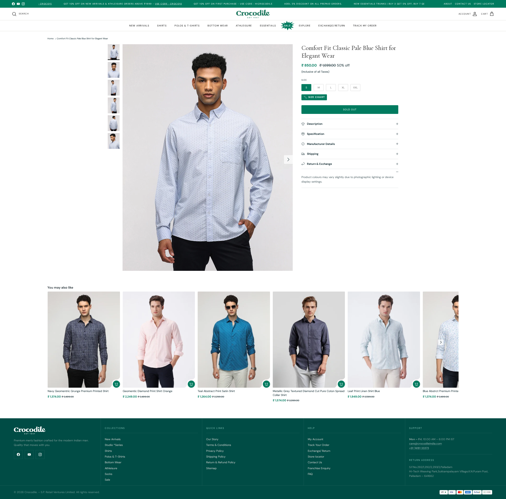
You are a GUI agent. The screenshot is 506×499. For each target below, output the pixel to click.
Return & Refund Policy (220, 462)
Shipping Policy (216, 456)
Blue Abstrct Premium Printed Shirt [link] (445, 391)
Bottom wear (218, 25)
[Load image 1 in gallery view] (208, 157)
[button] (116, 384)
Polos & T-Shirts (115, 456)
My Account (315, 439)
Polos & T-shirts (187, 25)
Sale (287, 25)
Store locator (316, 456)
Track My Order (365, 25)
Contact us (463, 3)
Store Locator (484, 3)
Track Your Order (318, 445)
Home (50, 38)
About (448, 3)
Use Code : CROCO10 (143, 3)
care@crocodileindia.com (425, 443)
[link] (84, 340)
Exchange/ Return (319, 451)
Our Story (212, 439)
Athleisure (244, 25)
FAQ (310, 474)
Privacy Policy (215, 451)
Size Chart (316, 97)
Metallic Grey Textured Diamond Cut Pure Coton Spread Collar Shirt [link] (309, 393)
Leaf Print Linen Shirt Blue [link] (364, 391)
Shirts (162, 25)
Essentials (268, 25)
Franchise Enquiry (319, 468)
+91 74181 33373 (419, 448)
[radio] (306, 87)
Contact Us (315, 462)
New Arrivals (139, 25)
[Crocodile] (253, 14)
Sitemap (211, 468)
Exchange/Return (331, 25)
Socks (108, 474)
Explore (305, 25)
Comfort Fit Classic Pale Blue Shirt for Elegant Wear (82, 38)
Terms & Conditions (218, 445)
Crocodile (31, 492)
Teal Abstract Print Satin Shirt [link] (216, 391)
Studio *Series (114, 445)
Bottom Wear (113, 462)
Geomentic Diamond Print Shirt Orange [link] (147, 391)
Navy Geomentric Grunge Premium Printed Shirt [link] (78, 391)
